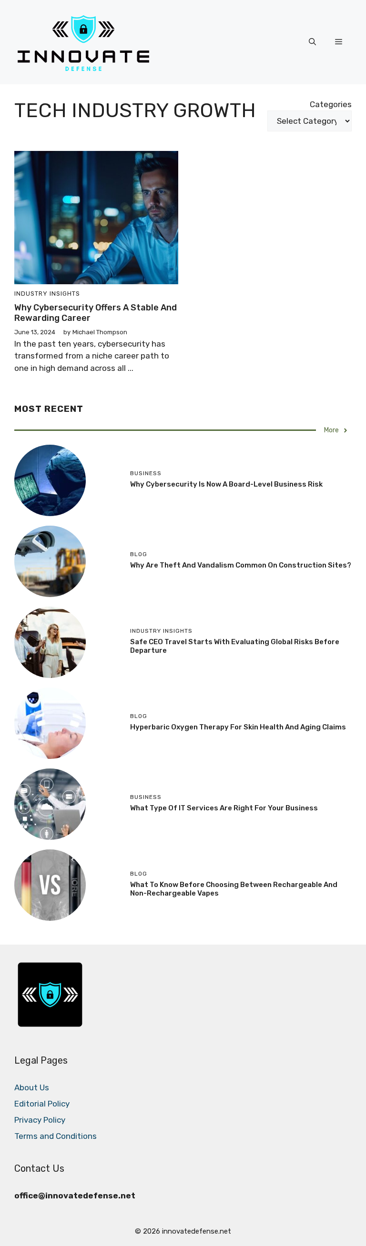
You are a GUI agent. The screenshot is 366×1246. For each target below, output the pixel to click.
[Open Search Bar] (312, 42)
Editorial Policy (42, 1103)
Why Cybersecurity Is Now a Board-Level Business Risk (226, 484)
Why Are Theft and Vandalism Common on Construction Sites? (240, 565)
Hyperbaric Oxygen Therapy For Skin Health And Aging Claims (238, 727)
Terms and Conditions (55, 1136)
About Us (31, 1087)
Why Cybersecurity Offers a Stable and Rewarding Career (95, 312)
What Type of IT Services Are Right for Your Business (224, 808)
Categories (331, 104)
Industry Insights (47, 293)
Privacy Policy (39, 1120)
